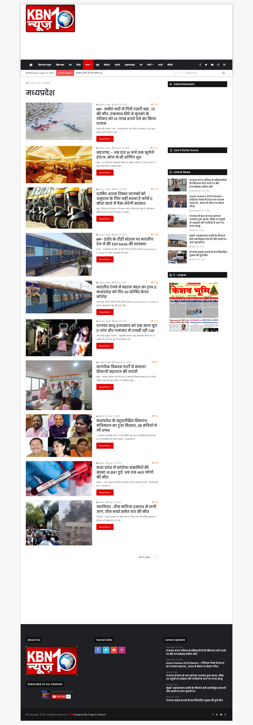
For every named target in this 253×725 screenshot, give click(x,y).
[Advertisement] (161, 32)
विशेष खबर (60, 64)
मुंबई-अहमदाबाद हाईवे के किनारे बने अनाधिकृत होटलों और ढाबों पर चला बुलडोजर (207, 239)
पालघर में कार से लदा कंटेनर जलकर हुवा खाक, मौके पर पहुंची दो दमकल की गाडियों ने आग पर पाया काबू (118, 72)
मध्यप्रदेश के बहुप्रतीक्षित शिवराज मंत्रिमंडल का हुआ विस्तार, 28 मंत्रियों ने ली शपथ (126, 425)
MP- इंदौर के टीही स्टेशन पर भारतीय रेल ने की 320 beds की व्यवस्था (124, 242)
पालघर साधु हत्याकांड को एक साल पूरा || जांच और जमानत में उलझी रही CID (126, 328)
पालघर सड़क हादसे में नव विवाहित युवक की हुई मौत (208, 253)
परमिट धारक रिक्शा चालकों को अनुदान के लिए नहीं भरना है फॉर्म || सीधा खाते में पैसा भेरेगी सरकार (124, 198)
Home (31, 83)
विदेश (78, 64)
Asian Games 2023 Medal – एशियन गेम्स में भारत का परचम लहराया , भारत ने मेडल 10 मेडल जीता (206, 201)
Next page (144, 557)
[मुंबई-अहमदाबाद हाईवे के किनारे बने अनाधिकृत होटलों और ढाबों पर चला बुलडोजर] (177, 240)
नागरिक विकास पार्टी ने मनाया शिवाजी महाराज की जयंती (121, 369)
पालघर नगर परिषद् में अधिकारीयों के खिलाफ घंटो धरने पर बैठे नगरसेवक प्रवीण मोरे (207, 183)
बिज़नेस (107, 64)
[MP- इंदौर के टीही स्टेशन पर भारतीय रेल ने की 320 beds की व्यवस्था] (59, 255)
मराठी (160, 64)
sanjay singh (104, 104)
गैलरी (149, 64)
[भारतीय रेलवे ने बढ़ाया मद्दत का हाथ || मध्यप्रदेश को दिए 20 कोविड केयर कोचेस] (59, 297)
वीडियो (170, 64)
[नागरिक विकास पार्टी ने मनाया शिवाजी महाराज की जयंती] (59, 385)
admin (101, 416)
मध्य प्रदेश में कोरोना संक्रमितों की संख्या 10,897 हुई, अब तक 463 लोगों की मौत (124, 472)
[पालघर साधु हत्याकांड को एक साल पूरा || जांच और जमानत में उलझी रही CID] (59, 337)
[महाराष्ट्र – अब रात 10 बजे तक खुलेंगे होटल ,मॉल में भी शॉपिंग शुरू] (59, 164)
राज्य (87, 64)
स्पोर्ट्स (117, 64)
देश (70, 64)
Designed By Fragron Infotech (90, 714)
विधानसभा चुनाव (44, 64)
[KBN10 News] (50, 18)
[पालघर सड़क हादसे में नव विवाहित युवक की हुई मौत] (177, 257)
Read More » (105, 139)
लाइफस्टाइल (130, 64)
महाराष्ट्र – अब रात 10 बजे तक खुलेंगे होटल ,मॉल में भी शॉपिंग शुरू (125, 155)
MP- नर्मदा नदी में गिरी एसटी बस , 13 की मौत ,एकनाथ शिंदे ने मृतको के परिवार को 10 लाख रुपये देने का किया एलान (126, 116)
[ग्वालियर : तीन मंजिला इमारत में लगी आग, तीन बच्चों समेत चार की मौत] (59, 522)
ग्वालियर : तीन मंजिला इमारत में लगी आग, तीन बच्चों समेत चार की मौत (126, 509)
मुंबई (97, 64)
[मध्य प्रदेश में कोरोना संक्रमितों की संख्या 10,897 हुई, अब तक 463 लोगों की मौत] (59, 478)
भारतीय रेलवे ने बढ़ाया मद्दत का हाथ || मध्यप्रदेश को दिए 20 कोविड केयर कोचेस (126, 292)
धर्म (141, 64)
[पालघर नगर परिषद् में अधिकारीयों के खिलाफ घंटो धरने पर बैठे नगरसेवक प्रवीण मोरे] (177, 185)
